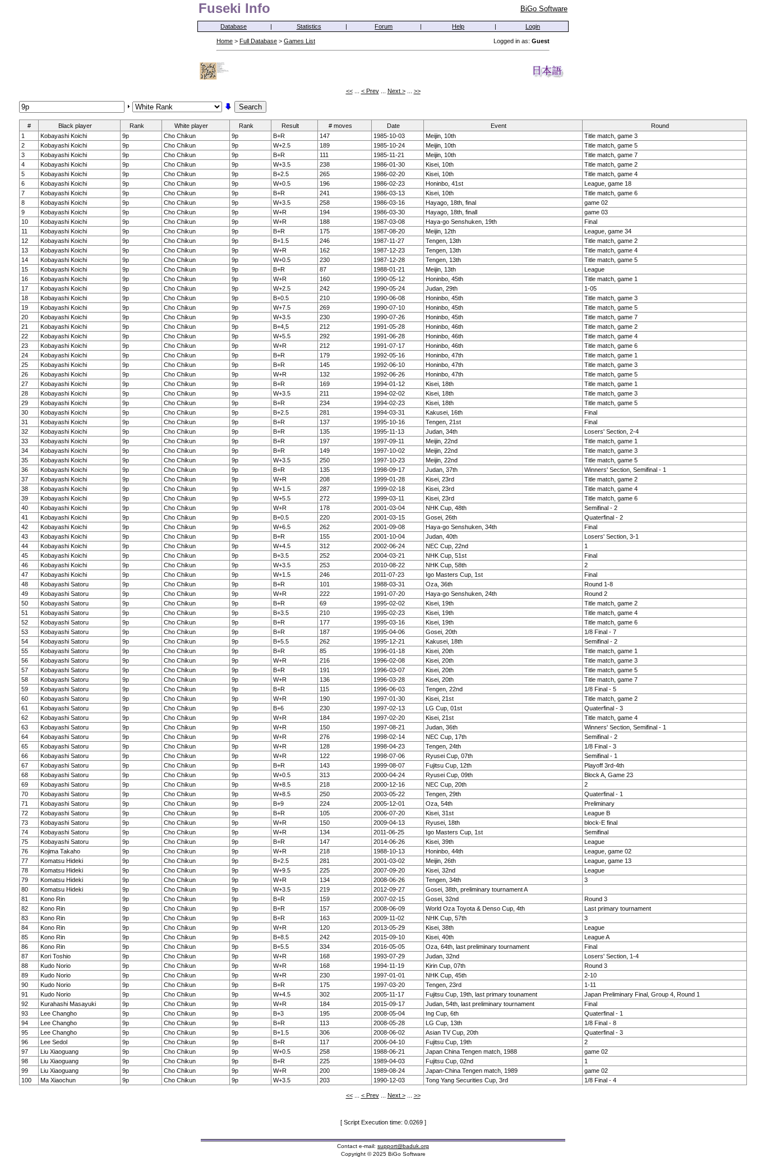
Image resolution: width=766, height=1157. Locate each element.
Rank (137, 125)
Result (290, 125)
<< (349, 91)
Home (224, 41)
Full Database (258, 41)
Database (233, 26)
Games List (299, 41)
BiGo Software (543, 8)
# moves (340, 125)
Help (458, 26)
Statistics (309, 26)
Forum (384, 26)
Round (660, 125)
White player (191, 125)
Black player (75, 125)
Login (532, 26)
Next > (396, 91)
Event (498, 125)
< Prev (370, 91)
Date (393, 125)
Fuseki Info (234, 8)
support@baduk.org (403, 1146)
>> (417, 91)
